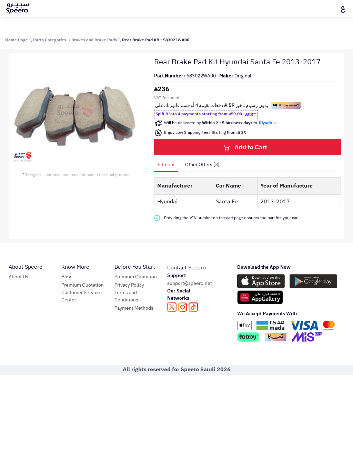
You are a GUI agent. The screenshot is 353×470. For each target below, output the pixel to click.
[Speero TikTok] (193, 307)
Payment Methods (133, 308)
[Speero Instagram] (182, 307)
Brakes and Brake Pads (94, 40)
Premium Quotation (82, 285)
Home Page (16, 40)
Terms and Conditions (126, 296)
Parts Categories (49, 40)
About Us (18, 276)
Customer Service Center (80, 296)
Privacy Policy (129, 285)
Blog (66, 276)
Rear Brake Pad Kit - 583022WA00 (155, 40)
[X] (171, 307)
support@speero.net (189, 283)
